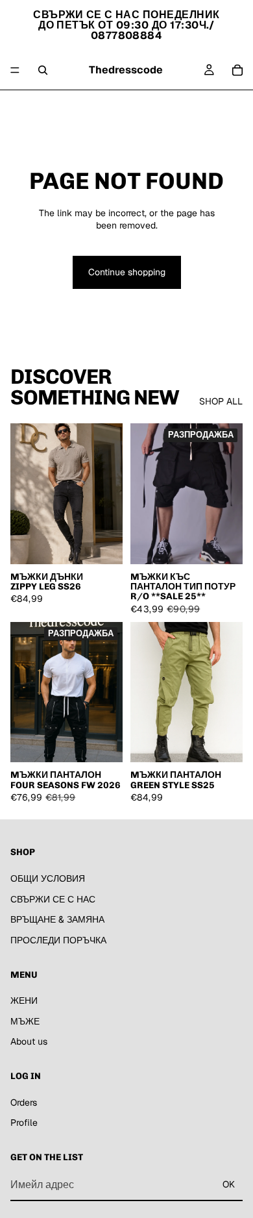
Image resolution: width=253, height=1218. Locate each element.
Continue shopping (126, 272)
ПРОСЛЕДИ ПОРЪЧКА (58, 940)
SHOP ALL (221, 401)
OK (229, 1184)
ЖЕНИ (83, 106)
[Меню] (15, 70)
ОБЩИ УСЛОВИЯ (47, 878)
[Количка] (237, 70)
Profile (24, 1122)
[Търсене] (43, 70)
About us (164, 106)
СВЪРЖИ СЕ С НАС (52, 898)
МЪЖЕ (121, 106)
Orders (23, 1102)
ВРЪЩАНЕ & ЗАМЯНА (57, 919)
